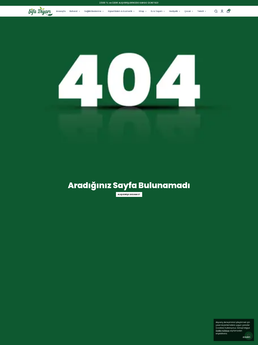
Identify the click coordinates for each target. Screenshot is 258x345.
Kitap (141, 11)
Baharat (74, 11)
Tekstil (200, 11)
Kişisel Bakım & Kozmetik (120, 11)
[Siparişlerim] (222, 11)
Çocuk (187, 11)
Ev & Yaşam (156, 11)
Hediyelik (173, 11)
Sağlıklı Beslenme (92, 11)
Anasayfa (61, 11)
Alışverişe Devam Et (129, 194)
